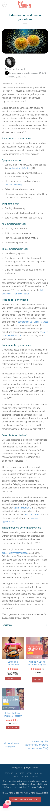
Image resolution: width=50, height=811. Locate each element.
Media (29, 773)
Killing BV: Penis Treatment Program (13, 714)
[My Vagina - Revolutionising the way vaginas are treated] (25, 4)
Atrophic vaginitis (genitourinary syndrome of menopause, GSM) (36, 745)
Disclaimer (41, 787)
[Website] (7, 73)
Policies (24, 776)
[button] (4, 5)
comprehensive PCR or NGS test (33, 322)
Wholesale (40, 773)
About (15, 776)
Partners (19, 773)
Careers (34, 776)
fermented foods (32, 514)
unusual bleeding (13, 184)
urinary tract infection (20, 168)
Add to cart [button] (13, 728)
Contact (9, 773)
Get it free (37, 679)
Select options (13, 678)
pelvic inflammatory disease (15, 553)
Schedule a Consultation (13, 663)
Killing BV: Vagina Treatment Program (37, 663)
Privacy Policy (27, 787)
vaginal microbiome (21, 507)
